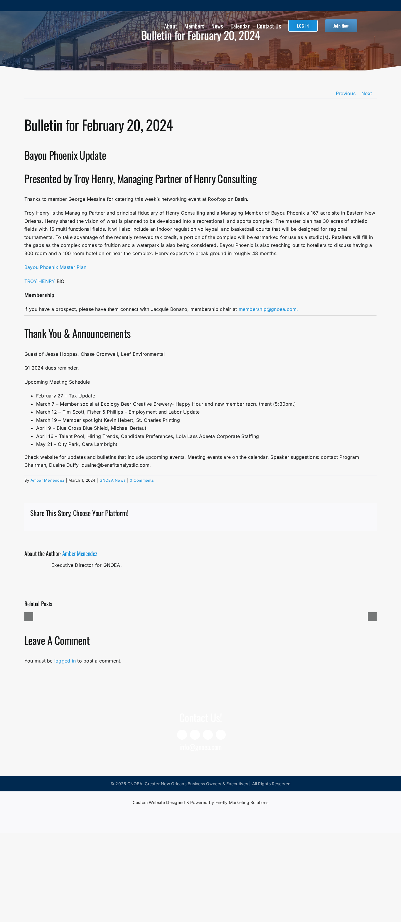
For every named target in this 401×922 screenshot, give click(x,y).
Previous (345, 93)
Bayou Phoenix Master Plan (55, 267)
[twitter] (221, 735)
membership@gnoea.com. (268, 309)
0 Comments (142, 480)
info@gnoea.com (200, 746)
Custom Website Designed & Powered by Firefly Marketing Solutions (200, 802)
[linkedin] (182, 735)
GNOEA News (113, 480)
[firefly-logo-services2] (200, 812)
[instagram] (208, 735)
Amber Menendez (47, 480)
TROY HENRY (39, 281)
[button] (367, 25)
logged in (65, 661)
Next (366, 93)
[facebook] (195, 735)
